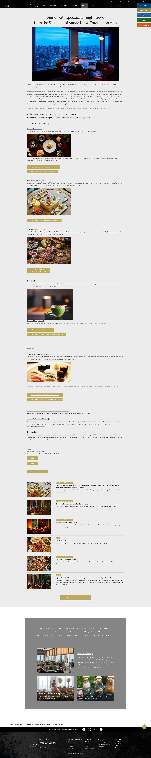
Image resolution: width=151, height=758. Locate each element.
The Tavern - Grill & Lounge (34, 5)
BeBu (44, 5)
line (144, 20)
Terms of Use (101, 746)
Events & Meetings (90, 748)
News (92, 5)
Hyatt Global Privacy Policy (104, 744)
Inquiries (117, 741)
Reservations (144, 10)
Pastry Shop (74, 5)
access (144, 6)
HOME (11, 724)
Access (87, 746)
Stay (116, 747)
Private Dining (88, 739)
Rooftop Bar (53, 5)
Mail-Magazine (144, 25)
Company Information (103, 739)
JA (115, 5)
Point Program (118, 739)
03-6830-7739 (48, 745)
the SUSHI (64, 5)
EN (118, 5)
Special (84, 5)
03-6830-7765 (51, 750)
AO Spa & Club (118, 745)
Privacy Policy (101, 742)
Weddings (117, 743)
